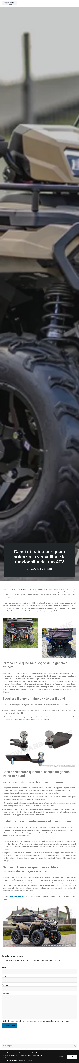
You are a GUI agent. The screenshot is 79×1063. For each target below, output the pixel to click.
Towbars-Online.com (21, 589)
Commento (6, 994)
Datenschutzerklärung (25, 1060)
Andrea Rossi (33, 569)
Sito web (5, 985)
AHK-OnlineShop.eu (16, 897)
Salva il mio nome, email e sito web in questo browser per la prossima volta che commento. (36, 1021)
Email (4, 976)
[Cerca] (75, 1046)
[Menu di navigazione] (75, 3)
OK (72, 1056)
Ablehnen (60, 1056)
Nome (4, 967)
